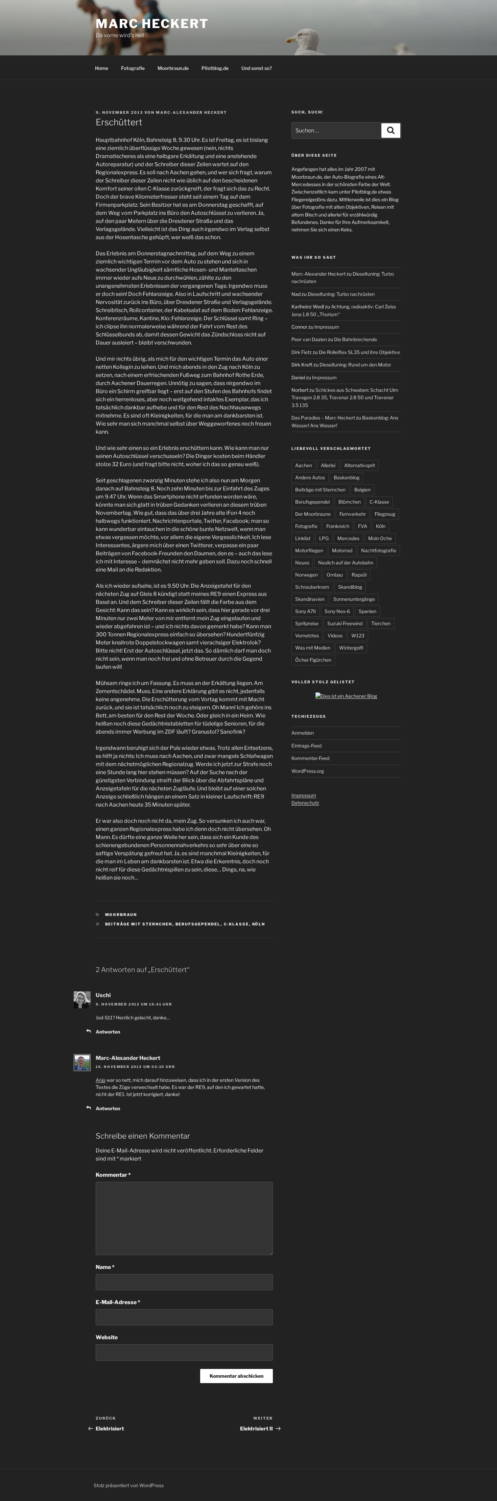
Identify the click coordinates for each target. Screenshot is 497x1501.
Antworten (108, 1032)
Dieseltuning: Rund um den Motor (355, 364)
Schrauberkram (312, 587)
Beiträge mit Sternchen (138, 924)
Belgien (362, 489)
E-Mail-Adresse (118, 1302)
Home (101, 68)
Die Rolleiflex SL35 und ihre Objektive (359, 352)
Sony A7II (305, 611)
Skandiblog (350, 587)
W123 (357, 635)
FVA (362, 526)
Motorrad (342, 550)
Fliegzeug (385, 514)
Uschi (103, 995)
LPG (324, 538)
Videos (335, 635)
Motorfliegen (309, 550)
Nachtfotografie (378, 550)
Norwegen (306, 575)
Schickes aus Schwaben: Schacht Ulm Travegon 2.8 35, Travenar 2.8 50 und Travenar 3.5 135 (344, 397)
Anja (100, 1080)
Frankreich (337, 526)
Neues (302, 562)
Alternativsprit (359, 465)
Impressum (326, 327)
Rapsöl (359, 575)
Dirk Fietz (301, 352)
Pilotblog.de (215, 68)
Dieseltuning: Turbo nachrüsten (341, 294)
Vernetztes (307, 635)
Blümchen (349, 502)
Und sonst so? (256, 68)
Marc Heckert (152, 23)
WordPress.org (307, 771)
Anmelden (302, 733)
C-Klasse (236, 924)
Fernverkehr (352, 514)
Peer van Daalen (309, 339)
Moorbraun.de (173, 68)
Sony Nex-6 (337, 611)
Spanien (367, 611)
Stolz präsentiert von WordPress (129, 1485)
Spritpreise (306, 623)
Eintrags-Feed (306, 745)
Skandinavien (310, 599)
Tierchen (380, 623)
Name (105, 1267)
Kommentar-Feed (310, 758)
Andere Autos (310, 477)
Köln (258, 924)
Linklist (302, 538)
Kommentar (113, 1175)
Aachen (303, 465)
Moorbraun (121, 914)
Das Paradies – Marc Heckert (323, 418)
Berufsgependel (198, 924)
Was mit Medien (312, 648)
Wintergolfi (351, 648)
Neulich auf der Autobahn (345, 562)
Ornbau (335, 575)
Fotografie (133, 68)
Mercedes (348, 538)
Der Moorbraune (313, 514)
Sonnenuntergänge (354, 599)
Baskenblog (346, 477)
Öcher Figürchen (313, 660)
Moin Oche (380, 538)
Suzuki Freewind (344, 623)
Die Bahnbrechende (355, 339)
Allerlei (328, 465)
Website (107, 1337)
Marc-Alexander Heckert (191, 112)
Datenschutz (305, 803)
